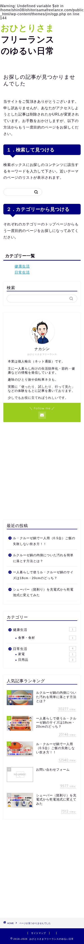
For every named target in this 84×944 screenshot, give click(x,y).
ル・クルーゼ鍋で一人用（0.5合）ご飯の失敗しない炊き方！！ (44, 541)
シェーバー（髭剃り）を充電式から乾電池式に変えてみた (43, 592)
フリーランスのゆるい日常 (27, 39)
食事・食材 (45, 637)
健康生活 (22, 266)
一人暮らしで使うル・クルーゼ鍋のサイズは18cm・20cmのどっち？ (43, 575)
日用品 (45, 659)
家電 (45, 654)
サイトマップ (38, 933)
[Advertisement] (42, 471)
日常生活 (22, 272)
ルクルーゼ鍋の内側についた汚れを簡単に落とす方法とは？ (43, 558)
